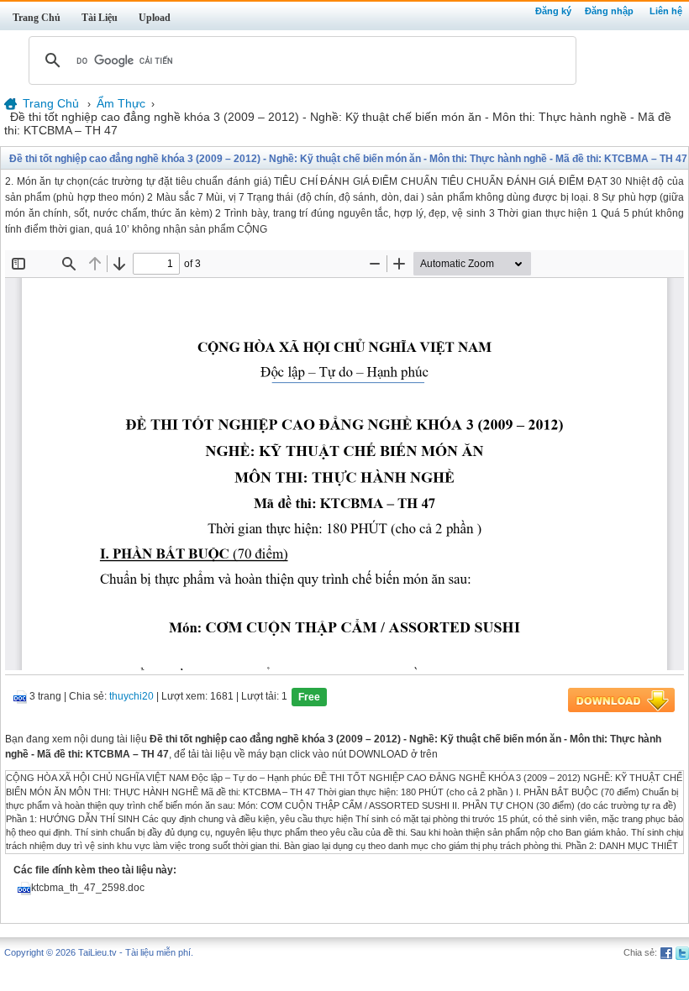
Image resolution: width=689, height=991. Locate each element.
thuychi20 (131, 697)
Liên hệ (666, 11)
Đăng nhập (609, 11)
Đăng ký (553, 11)
